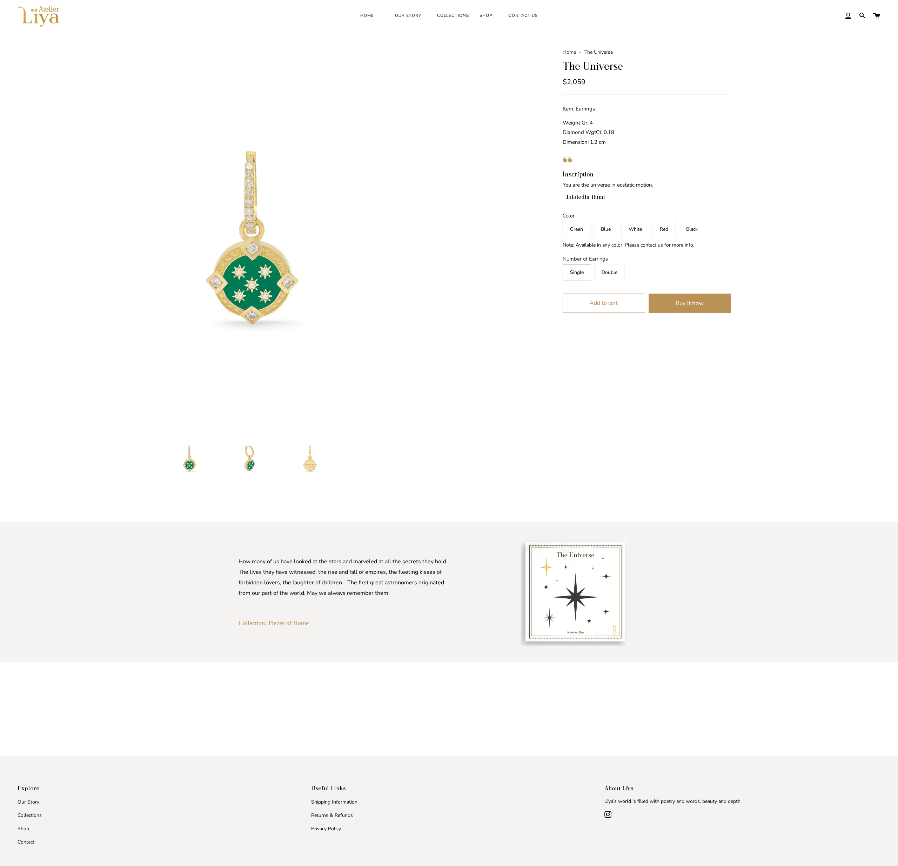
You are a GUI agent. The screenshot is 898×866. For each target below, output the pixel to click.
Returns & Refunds (332, 815)
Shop (23, 828)
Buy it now (690, 303)
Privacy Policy (326, 828)
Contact (26, 842)
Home (569, 52)
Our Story (28, 802)
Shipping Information (334, 802)
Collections (30, 815)
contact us (652, 245)
